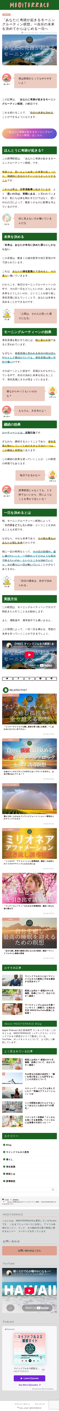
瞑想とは (10, 1174)
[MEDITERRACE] (29, 7)
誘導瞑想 (6, 14)
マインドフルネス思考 (17, 1152)
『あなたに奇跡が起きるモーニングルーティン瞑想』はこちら (29, 134)
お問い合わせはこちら (29, 1250)
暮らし (9, 1159)
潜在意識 (10, 1166)
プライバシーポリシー (22, 1404)
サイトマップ (40, 1404)
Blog (8, 1145)
